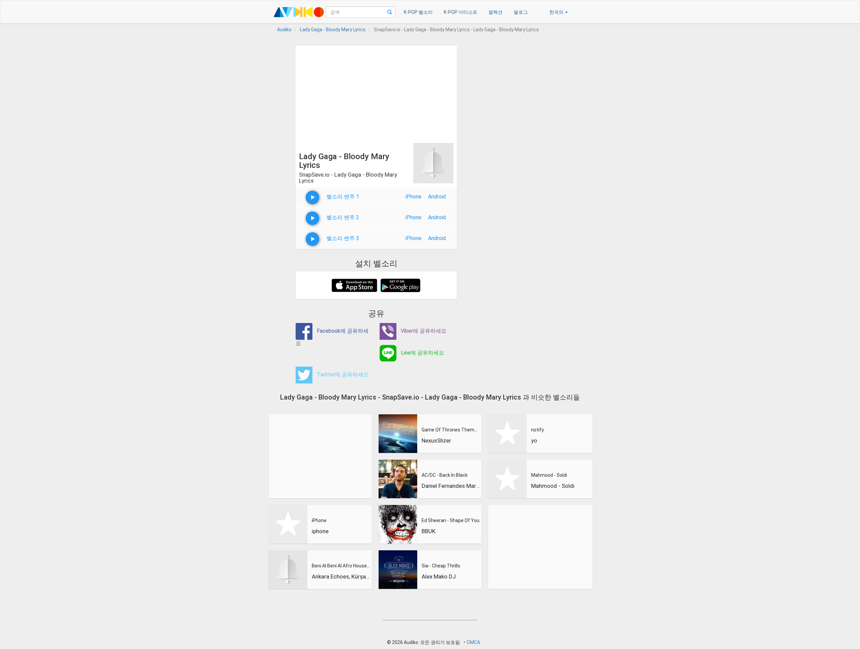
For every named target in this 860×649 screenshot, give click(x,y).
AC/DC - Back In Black (445, 475)
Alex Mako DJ (439, 576)
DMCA (473, 642)
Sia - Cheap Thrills (441, 565)
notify (537, 429)
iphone (320, 531)
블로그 (521, 12)
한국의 (556, 12)
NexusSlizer (436, 440)
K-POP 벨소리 (418, 12)
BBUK (428, 531)
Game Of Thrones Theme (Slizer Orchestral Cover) (451, 429)
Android (437, 196)
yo (534, 440)
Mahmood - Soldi (549, 475)
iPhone (413, 196)
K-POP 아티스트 (460, 12)
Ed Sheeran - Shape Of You (450, 520)
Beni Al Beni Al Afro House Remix (341, 565)
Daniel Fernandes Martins (451, 485)
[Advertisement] (376, 93)
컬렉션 (495, 12)
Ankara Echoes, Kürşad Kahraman (341, 576)
